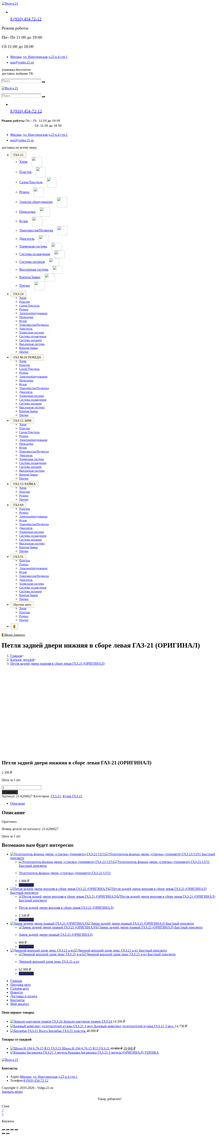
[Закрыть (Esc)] (16, 1129)
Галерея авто (19, 988)
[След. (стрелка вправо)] (7, 1133)
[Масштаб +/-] (3, 1129)
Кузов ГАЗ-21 (72, 796)
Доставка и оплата (23, 996)
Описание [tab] (17, 803)
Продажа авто (20, 984)
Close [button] (5, 1106)
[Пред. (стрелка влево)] (3, 1133)
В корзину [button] (26, 885)
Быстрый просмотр (33, 866)
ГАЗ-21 (56, 796)
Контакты (17, 1000)
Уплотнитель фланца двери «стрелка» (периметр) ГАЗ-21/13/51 (65, 873)
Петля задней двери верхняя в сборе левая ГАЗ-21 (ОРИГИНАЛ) (66, 907)
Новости (16, 992)
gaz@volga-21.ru (22, 62)
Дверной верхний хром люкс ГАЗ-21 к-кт (49, 961)
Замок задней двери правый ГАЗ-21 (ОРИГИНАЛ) (56, 934)
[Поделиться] (12, 1129)
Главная (16, 981)
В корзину (9, 792)
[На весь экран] (7, 1129)
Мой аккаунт (19, 1004)
